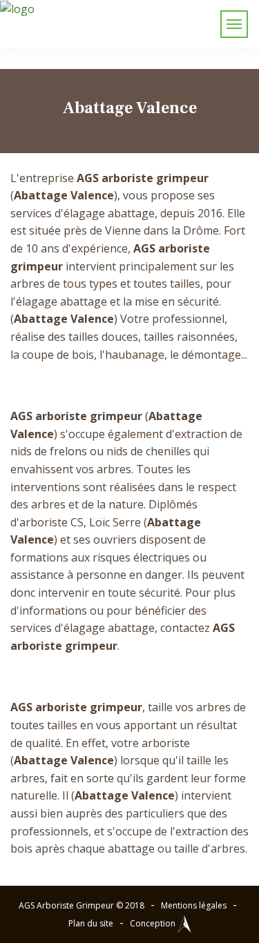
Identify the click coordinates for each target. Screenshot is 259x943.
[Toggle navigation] (234, 24)
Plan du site (90, 923)
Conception (154, 923)
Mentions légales (194, 905)
